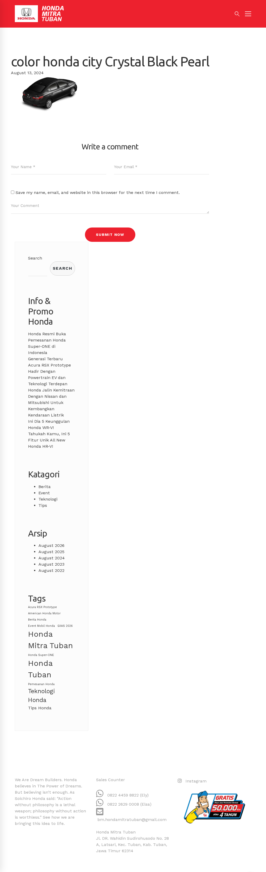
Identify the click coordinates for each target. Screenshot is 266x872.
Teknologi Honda (41, 696)
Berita (44, 486)
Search (35, 258)
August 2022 (51, 570)
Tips (42, 505)
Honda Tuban (40, 669)
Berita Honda (37, 619)
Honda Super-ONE (41, 655)
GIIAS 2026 (65, 626)
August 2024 (51, 557)
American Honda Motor (44, 613)
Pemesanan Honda (41, 684)
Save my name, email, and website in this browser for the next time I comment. (98, 192)
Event (44, 492)
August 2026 (51, 545)
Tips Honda (39, 707)
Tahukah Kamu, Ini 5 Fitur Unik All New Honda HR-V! (49, 440)
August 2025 (51, 551)
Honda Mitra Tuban (50, 640)
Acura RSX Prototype (42, 607)
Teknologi (47, 499)
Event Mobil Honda (41, 626)
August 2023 (51, 564)
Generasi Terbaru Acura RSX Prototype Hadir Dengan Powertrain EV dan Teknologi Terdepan (49, 371)
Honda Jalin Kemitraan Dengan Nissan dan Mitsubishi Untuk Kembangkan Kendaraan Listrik (51, 403)
